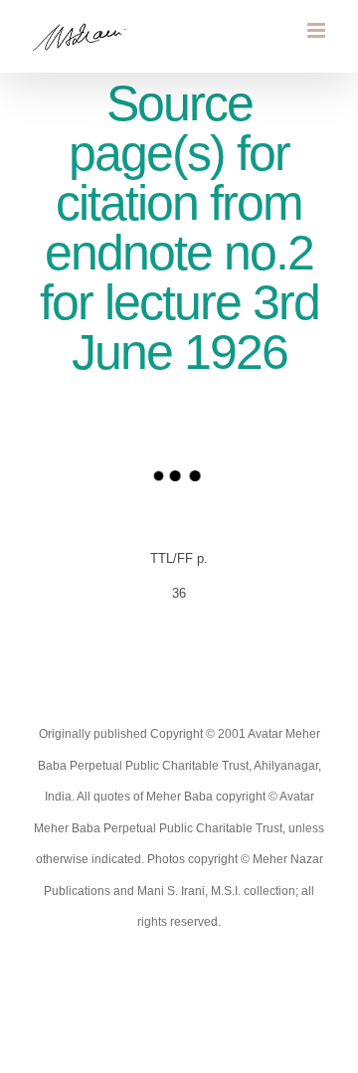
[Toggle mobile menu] (317, 30)
